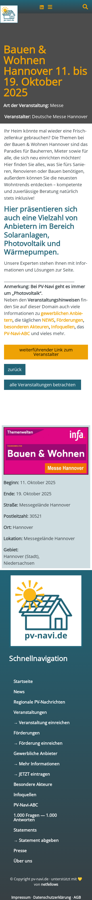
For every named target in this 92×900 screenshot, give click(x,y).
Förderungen (27, 733)
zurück (15, 369)
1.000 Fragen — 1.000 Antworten (35, 817)
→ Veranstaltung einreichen (42, 722)
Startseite (23, 681)
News (19, 691)
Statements (25, 830)
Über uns (23, 861)
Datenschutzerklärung (52, 897)
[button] (85, 6)
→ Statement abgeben (36, 840)
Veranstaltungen (30, 712)
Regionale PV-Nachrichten (39, 702)
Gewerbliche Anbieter (35, 753)
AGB (77, 897)
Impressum (21, 897)
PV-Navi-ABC (26, 805)
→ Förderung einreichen (38, 743)
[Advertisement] (46, 405)
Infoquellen (25, 794)
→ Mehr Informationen (37, 764)
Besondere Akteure (33, 784)
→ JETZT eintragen (32, 774)
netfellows (49, 884)
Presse (20, 850)
